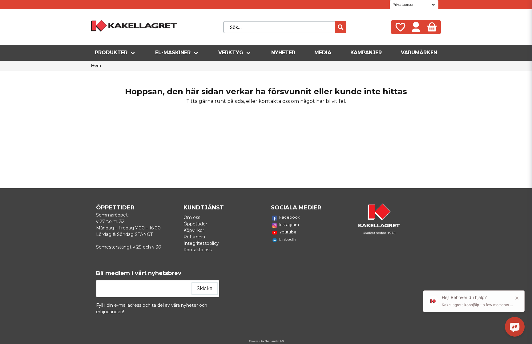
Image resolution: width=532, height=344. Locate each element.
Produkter (111, 52)
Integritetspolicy (201, 243)
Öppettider (195, 224)
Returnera (194, 237)
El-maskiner (173, 52)
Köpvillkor (193, 230)
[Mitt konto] (416, 27)
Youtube (287, 231)
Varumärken (419, 52)
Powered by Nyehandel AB (266, 340)
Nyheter (283, 52)
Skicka (204, 288)
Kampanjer (366, 52)
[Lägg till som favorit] (400, 27)
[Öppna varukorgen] (432, 27)
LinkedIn (287, 239)
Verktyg (230, 52)
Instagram (289, 224)
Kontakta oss (197, 250)
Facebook (289, 217)
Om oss (191, 217)
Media (322, 52)
